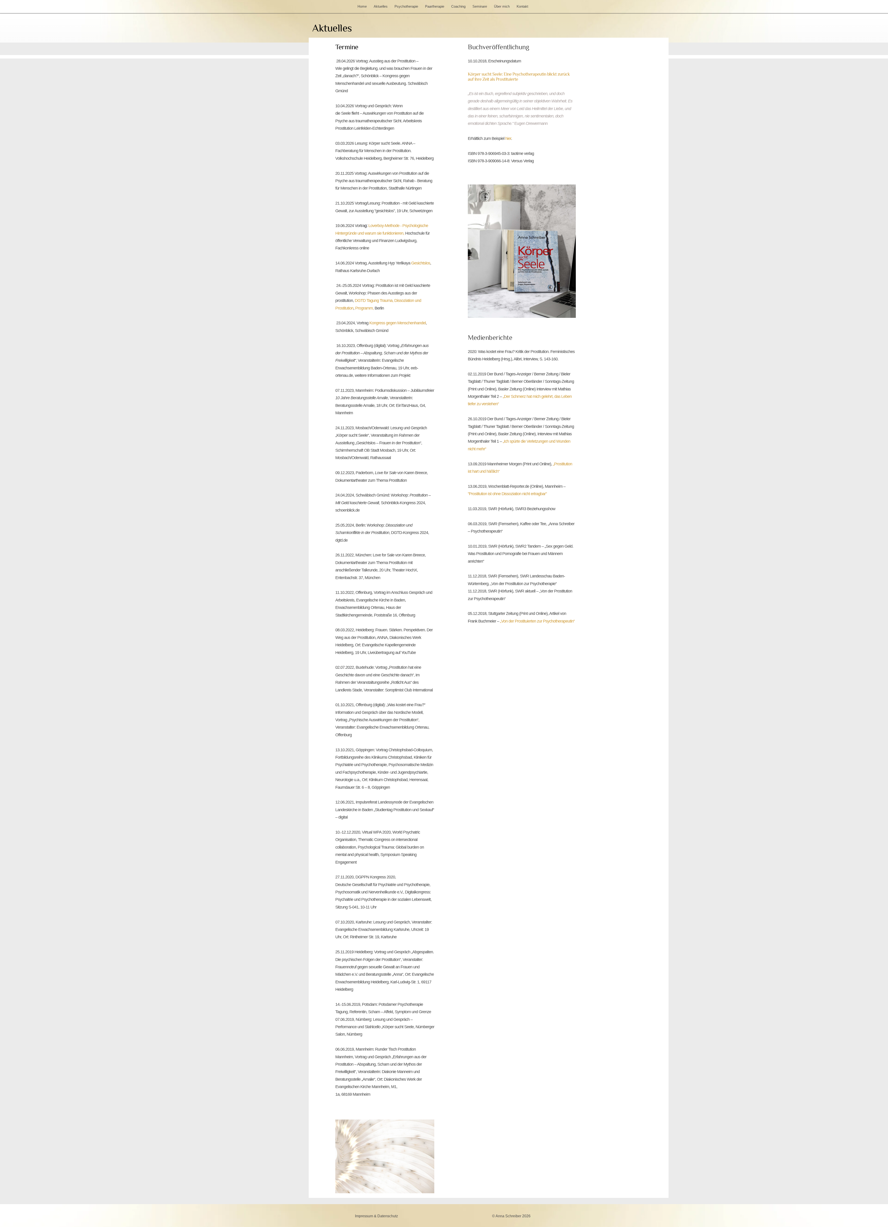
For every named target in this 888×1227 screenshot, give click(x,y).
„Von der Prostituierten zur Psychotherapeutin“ (537, 621)
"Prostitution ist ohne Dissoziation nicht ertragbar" (507, 493)
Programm (364, 308)
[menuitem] (363, 6)
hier (508, 138)
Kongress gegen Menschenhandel (397, 323)
